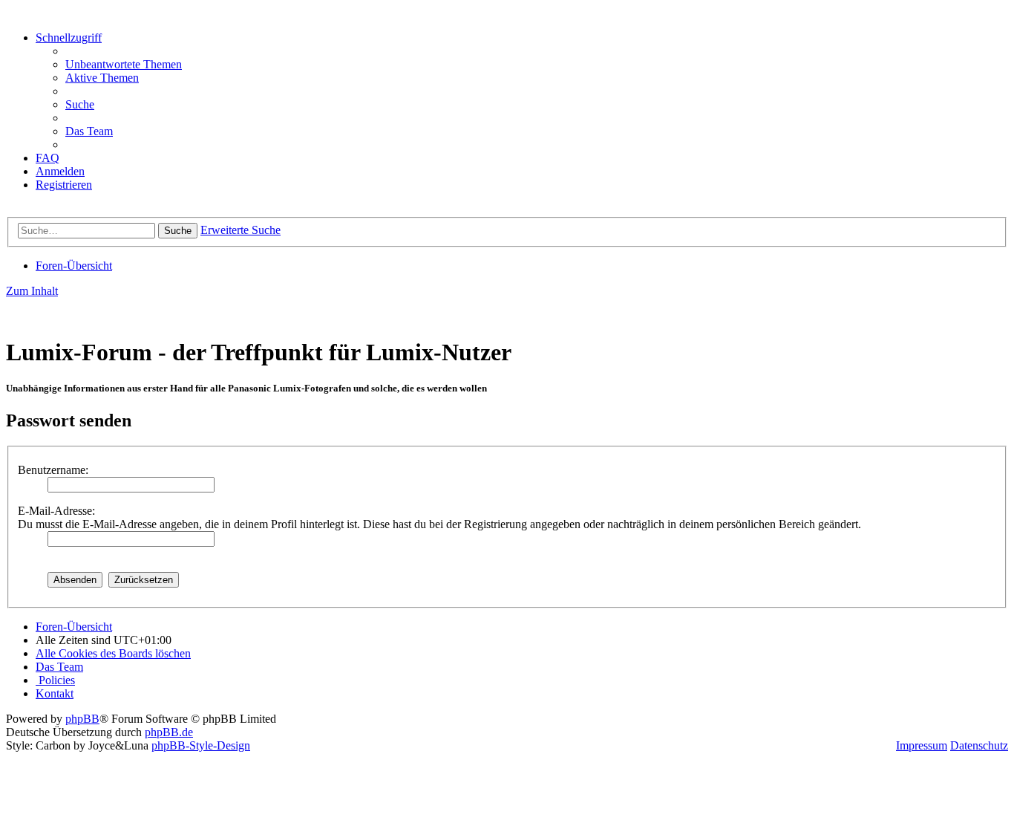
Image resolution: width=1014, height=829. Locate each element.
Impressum (921, 745)
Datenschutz (979, 745)
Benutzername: (53, 470)
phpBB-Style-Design (200, 745)
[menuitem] (123, 64)
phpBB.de (169, 732)
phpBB (82, 718)
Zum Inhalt (32, 291)
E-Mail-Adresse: (56, 510)
